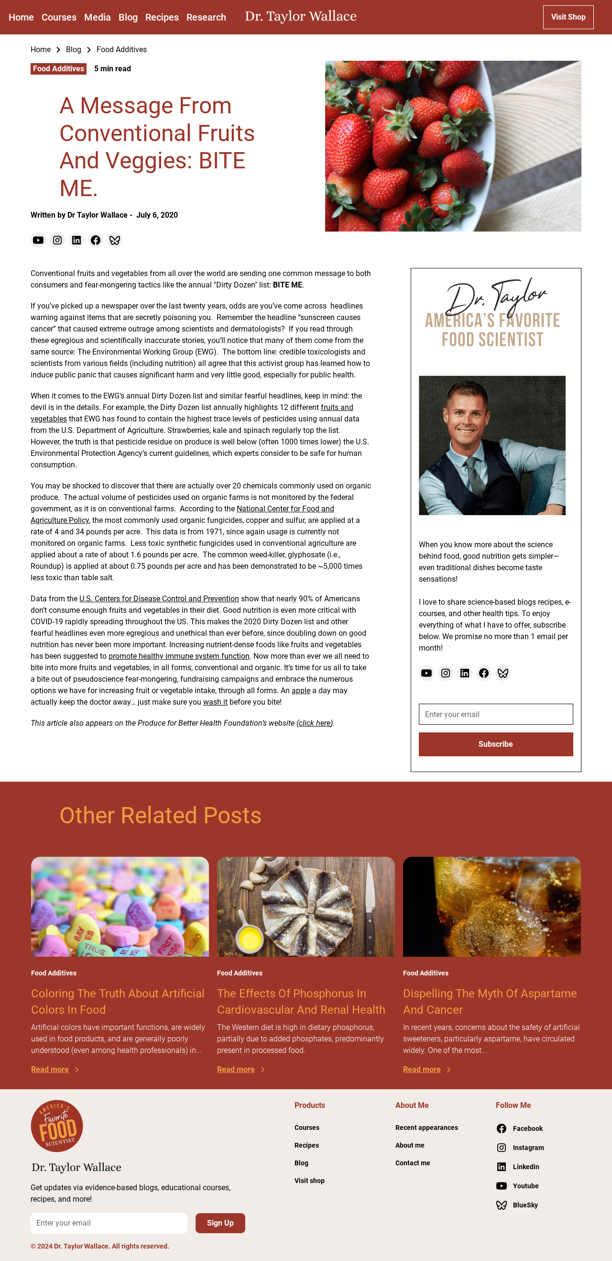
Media (97, 17)
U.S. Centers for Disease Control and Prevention (159, 598)
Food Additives (122, 49)
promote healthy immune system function (179, 656)
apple (301, 690)
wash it (215, 702)
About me (410, 1145)
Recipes (162, 17)
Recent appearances (426, 1127)
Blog (128, 17)
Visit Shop (568, 17)
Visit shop (310, 1180)
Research (206, 17)
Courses (59, 17)
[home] (303, 17)
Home (21, 17)
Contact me (412, 1163)
